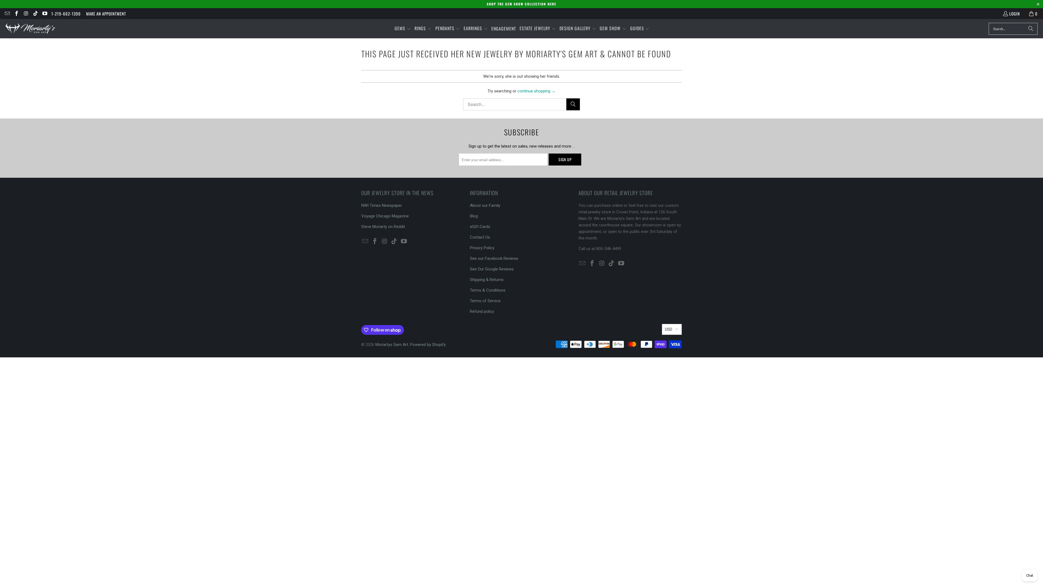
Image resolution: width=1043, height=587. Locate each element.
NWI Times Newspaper (381, 205)
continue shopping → (536, 91)
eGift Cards (480, 226)
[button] (403, 29)
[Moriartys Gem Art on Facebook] (16, 14)
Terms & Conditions (487, 290)
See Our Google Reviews (492, 269)
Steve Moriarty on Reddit (383, 226)
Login (1014, 14)
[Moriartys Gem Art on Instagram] (26, 14)
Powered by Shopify (428, 344)
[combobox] (1013, 29)
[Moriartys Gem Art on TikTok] (35, 14)
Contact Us (480, 237)
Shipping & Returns (487, 279)
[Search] (1031, 29)
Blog (474, 216)
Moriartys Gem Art (391, 344)
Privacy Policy (482, 247)
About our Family (485, 205)
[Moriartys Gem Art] (30, 28)
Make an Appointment (106, 14)
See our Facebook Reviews (494, 258)
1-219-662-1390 (66, 14)
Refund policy (482, 311)
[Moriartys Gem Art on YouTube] (45, 14)
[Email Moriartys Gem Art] (7, 14)
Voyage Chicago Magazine (385, 216)
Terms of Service (485, 300)
